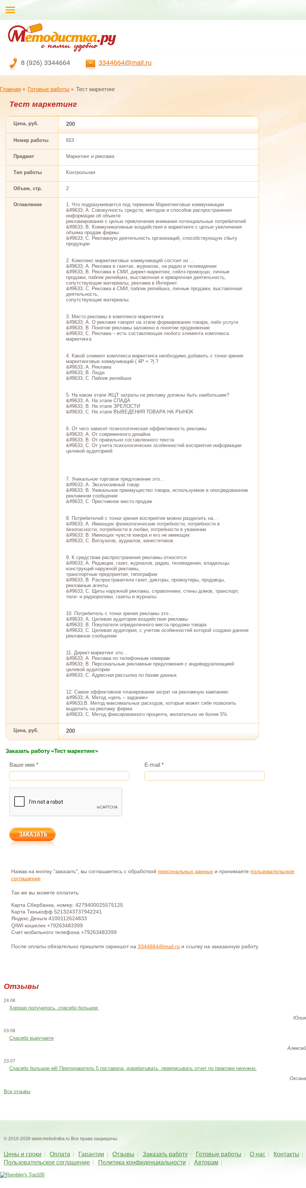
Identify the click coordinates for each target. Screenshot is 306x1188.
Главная (10, 89)
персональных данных (185, 871)
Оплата (60, 1154)
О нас (257, 1154)
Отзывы (123, 1154)
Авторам (206, 1162)
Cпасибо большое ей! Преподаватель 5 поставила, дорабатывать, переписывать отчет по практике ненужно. (133, 1068)
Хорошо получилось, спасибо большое (54, 1008)
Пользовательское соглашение (47, 1162)
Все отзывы (17, 1091)
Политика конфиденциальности (142, 1162)
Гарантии (91, 1154)
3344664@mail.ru (125, 62)
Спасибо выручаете (31, 1038)
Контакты (286, 1154)
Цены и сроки (22, 1154)
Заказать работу (165, 1154)
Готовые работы (48, 89)
